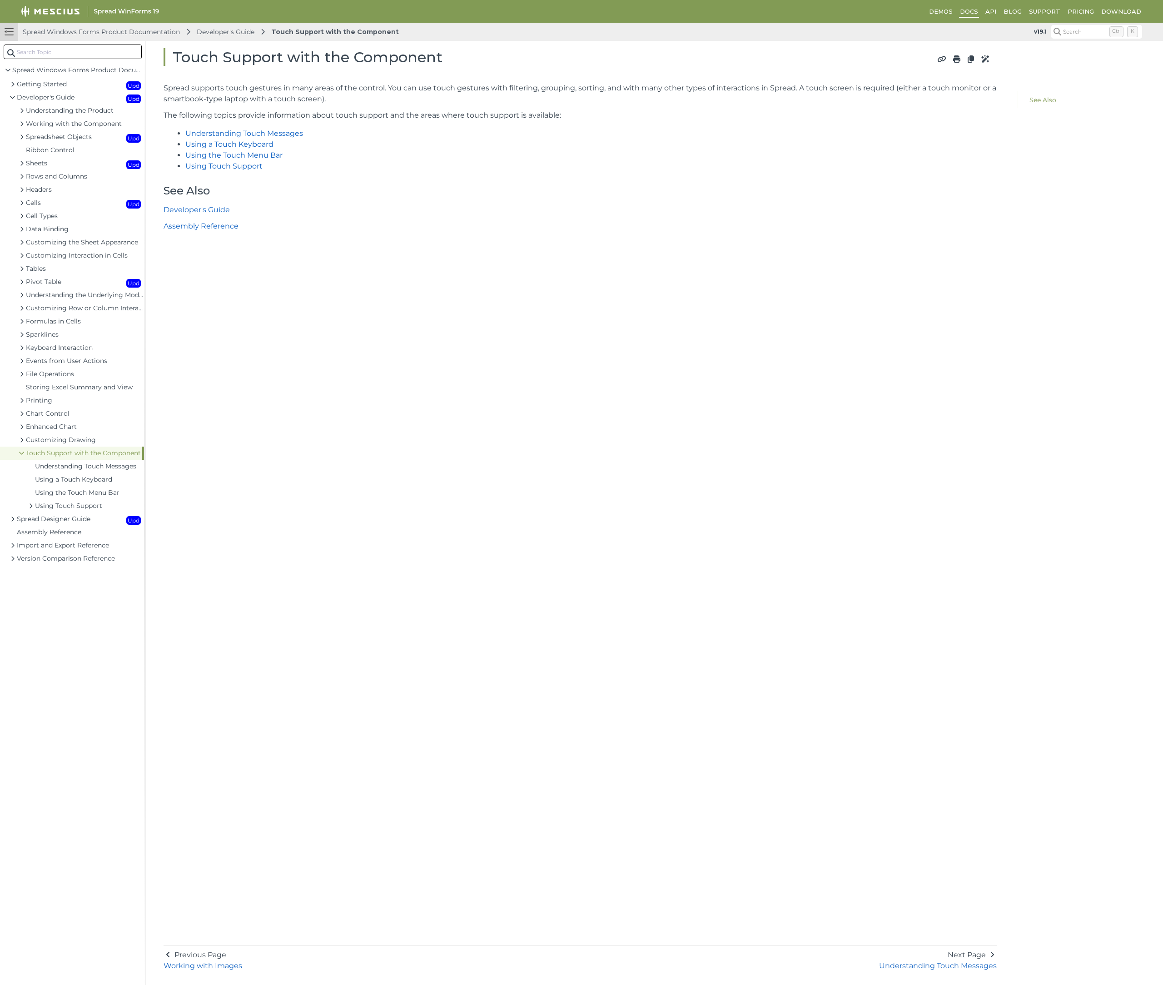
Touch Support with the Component (335, 32)
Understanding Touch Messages (244, 133)
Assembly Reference (201, 226)
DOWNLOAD (1121, 11)
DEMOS (941, 11)
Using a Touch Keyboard (229, 144)
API (990, 11)
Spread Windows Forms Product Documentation (101, 32)
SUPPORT (1044, 11)
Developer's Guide (225, 32)
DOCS (969, 11)
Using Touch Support (224, 166)
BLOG (1013, 11)
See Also (1042, 100)
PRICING (1081, 11)
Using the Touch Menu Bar (234, 155)
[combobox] (73, 52)
